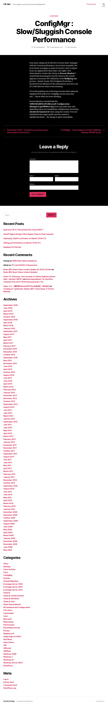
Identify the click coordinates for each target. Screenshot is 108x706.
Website (32, 184)
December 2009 (10, 512)
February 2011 (9, 474)
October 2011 (9, 451)
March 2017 (8, 343)
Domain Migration (10, 581)
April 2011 (7, 468)
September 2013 (10, 404)
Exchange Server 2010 (13, 590)
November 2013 (10, 398)
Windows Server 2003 (12, 663)
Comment (33, 159)
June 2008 (8, 547)
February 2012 (9, 439)
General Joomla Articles (13, 596)
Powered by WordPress (25, 701)
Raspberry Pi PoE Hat (12, 247)
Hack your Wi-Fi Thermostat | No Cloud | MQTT (23, 230)
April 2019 (7, 311)
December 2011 (10, 445)
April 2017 (7, 340)
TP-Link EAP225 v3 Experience (24, 265)
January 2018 (9, 328)
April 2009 (7, 532)
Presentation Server (11, 628)
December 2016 (10, 349)
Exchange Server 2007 (13, 587)
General (6, 593)
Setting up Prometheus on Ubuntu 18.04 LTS (22, 243)
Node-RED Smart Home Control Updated (20, 272)
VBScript (7, 648)
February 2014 (9, 390)
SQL (5, 645)
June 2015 (7, 366)
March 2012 (8, 436)
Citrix (5, 572)
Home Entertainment (12, 604)
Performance (8, 625)
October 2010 (9, 483)
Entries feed (8, 682)
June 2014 (7, 381)
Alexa (5, 564)
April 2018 (7, 323)
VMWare (7, 651)
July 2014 (7, 378)
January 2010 (9, 509)
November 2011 (10, 448)
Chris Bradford (40, 47)
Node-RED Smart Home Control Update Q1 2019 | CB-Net (27, 269)
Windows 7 (8, 657)
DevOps (6, 578)
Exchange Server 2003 (13, 584)
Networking (8, 622)
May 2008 (7, 550)
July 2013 (7, 410)
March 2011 (8, 471)
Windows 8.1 (8, 660)
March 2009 (8, 535)
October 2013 (9, 401)
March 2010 (8, 503)
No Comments (72, 47)
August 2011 (8, 457)
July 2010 (7, 492)
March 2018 (8, 325)
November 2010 (10, 480)
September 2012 (10, 422)
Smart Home (8, 642)
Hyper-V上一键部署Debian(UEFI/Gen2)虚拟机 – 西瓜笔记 (26, 286)
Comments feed (10, 685)
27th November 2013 (56, 47)
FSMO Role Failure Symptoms (24, 261)
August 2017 (8, 334)
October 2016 (9, 355)
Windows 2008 (9, 654)
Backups (7, 567)
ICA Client (7, 610)
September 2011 (10, 454)
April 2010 (7, 500)
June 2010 (7, 495)
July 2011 (7, 460)
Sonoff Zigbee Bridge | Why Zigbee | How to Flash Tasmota (28, 234)
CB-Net (6, 4)
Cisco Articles (9, 569)
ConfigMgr (54, 16)
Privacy (6, 631)
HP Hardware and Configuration (16, 607)
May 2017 (7, 337)
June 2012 (7, 428)
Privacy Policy (91, 4)
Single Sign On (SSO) (12, 636)
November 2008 (10, 544)
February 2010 (9, 506)
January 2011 (9, 477)
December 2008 (10, 541)
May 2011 (7, 465)
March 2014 (8, 387)
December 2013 (10, 395)
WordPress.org (9, 688)
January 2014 (9, 393)
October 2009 (9, 518)
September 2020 (10, 305)
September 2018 (10, 320)
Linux (5, 616)
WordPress (8, 666)
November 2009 (10, 515)
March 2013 (8, 416)
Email (57, 176)
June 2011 (7, 463)
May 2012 (7, 430)
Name (32, 176)
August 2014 (8, 375)
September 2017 (10, 331)
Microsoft (7, 619)
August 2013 (8, 407)
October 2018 (9, 317)
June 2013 (7, 413)
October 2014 (9, 372)
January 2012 (9, 442)
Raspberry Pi (8, 634)
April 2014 (7, 384)
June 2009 (8, 527)
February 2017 (9, 346)
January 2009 (9, 538)
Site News (7, 639)
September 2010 (10, 486)
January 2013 (9, 419)
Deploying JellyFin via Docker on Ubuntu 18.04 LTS (24, 238)
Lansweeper (8, 613)
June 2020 (7, 308)
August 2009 (9, 524)
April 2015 (7, 369)
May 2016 (7, 360)
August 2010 (8, 489)
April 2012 (7, 433)
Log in (5, 679)
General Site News (11, 599)
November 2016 (10, 352)
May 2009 (7, 530)
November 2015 (10, 363)
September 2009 (10, 521)
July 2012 (7, 425)
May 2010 (7, 497)
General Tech (9, 601)
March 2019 (8, 314)
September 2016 (10, 358)
